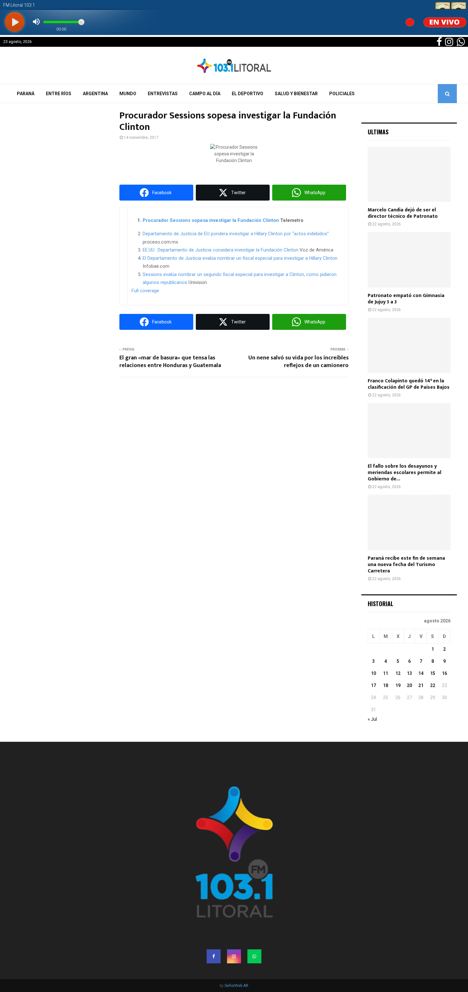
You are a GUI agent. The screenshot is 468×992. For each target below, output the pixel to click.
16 (444, 673)
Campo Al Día (204, 93)
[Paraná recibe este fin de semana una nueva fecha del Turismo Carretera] (409, 522)
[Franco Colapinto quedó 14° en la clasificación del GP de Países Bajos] (409, 345)
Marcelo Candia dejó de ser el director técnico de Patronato (403, 213)
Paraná (25, 93)
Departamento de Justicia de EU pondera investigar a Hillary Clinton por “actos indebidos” (236, 234)
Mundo (127, 93)
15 (432, 673)
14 (420, 673)
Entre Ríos (58, 93)
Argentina (95, 93)
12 (398, 673)
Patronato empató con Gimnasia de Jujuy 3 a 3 (406, 298)
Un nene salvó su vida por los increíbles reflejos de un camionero (298, 361)
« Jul (372, 719)
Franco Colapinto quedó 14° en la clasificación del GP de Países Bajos (409, 384)
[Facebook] (214, 956)
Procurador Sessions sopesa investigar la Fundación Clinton (211, 220)
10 (373, 673)
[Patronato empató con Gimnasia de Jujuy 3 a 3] (409, 259)
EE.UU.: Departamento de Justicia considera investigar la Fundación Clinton (220, 250)
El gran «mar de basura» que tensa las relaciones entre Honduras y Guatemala (170, 361)
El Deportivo (247, 93)
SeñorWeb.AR (236, 985)
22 (432, 685)
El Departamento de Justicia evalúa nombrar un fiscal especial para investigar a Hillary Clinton (240, 258)
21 (420, 685)
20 (409, 685)
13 (409, 673)
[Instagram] (234, 956)
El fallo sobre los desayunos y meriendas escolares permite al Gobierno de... (404, 472)
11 (385, 673)
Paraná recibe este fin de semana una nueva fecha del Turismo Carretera (406, 564)
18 (385, 685)
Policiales (342, 93)
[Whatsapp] (254, 956)
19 (398, 685)
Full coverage (145, 291)
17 (373, 685)
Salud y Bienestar (296, 93)
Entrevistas (163, 93)
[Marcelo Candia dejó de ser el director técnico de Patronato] (409, 174)
